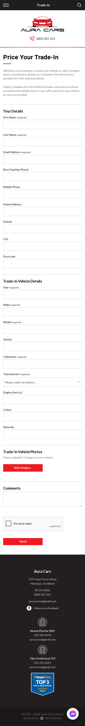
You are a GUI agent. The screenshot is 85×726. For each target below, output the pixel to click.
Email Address (17, 152)
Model (12, 322)
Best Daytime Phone (16, 169)
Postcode (9, 256)
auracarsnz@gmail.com (42, 601)
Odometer (14, 356)
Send (22, 541)
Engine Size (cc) (12, 392)
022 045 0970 (42, 635)
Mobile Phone (11, 187)
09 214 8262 (42, 590)
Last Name (14, 134)
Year (11, 287)
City (5, 239)
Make (11, 304)
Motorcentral (53, 718)
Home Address (12, 204)
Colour (7, 409)
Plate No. (8, 427)
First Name (14, 117)
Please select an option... (20, 382)
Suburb (7, 221)
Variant (7, 339)
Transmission (16, 374)
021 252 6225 (42, 662)
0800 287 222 (45, 38)
